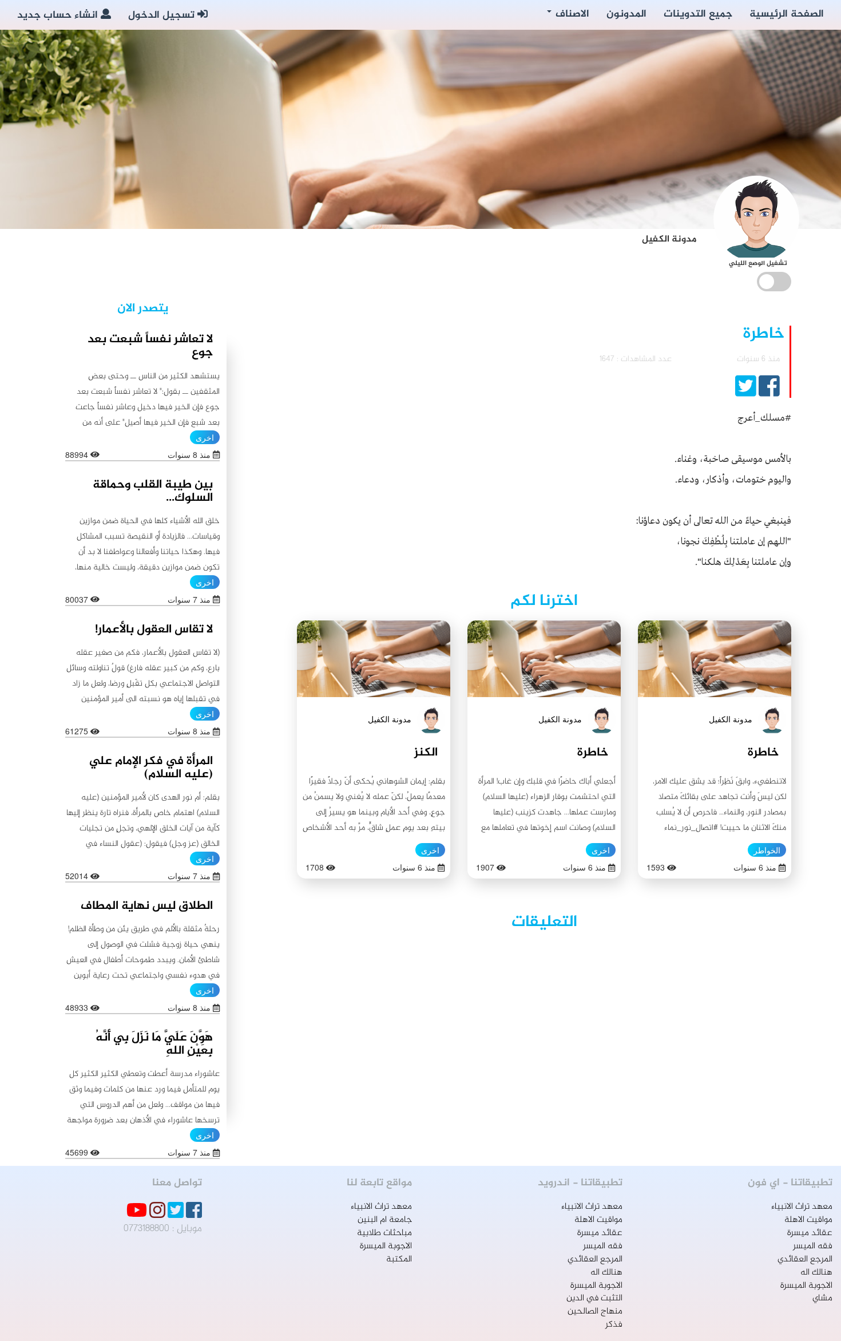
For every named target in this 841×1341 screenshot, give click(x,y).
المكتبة (399, 1259)
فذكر (613, 1324)
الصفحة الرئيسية (786, 14)
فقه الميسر (812, 1246)
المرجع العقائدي (804, 1259)
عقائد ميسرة (809, 1233)
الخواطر (766, 850)
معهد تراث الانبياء (801, 1207)
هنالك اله (816, 1272)
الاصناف (571, 14)
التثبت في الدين (594, 1298)
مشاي (822, 1298)
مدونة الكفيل (730, 719)
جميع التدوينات (698, 14)
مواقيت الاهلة (808, 1220)
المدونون (626, 14)
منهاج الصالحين (595, 1311)
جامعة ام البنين (385, 1220)
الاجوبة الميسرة (806, 1285)
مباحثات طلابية (384, 1233)
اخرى (601, 850)
